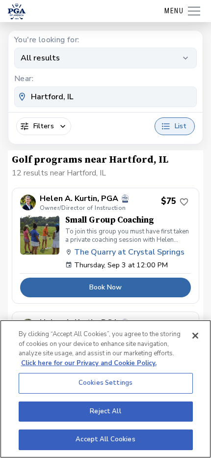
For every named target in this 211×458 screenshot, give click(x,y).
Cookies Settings (105, 382)
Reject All (105, 411)
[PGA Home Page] (17, 11)
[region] (105, 389)
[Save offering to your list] (184, 202)
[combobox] (105, 96)
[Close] (195, 335)
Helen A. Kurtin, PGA (79, 198)
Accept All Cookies (105, 439)
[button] (105, 246)
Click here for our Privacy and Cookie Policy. (89, 363)
